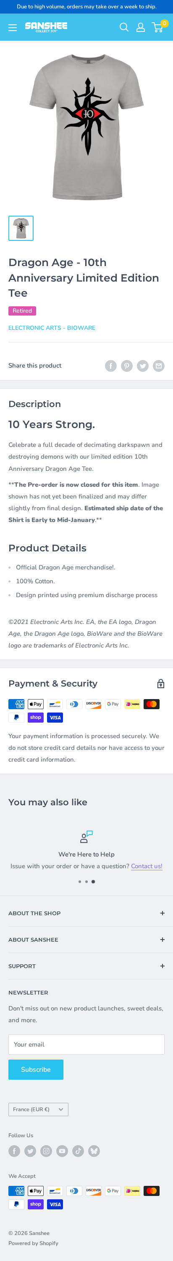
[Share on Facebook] (111, 365)
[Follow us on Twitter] (30, 1151)
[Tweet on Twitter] (143, 365)
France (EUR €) (31, 1109)
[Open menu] (12, 27)
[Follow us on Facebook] (14, 1151)
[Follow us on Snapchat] (94, 1151)
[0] (157, 27)
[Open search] (124, 27)
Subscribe (36, 1069)
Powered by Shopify (33, 1243)
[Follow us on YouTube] (62, 1151)
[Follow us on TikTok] (78, 1151)
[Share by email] (159, 365)
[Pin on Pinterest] (127, 365)
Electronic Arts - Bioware (51, 328)
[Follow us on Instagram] (46, 1151)
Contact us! (147, 866)
